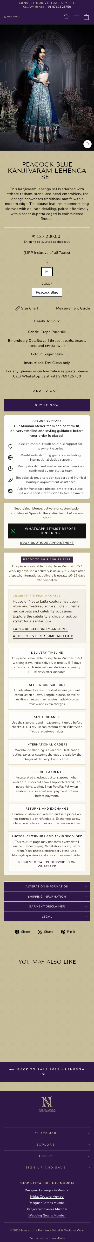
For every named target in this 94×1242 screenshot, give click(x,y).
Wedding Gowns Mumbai (47, 1215)
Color (47, 284)
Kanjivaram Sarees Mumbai (47, 1209)
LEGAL (47, 917)
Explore (46, 1145)
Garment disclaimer (47, 906)
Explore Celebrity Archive (40, 629)
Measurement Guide (73, 308)
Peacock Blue (47, 292)
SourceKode (57, 1238)
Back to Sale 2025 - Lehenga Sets (50, 1071)
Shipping (30, 242)
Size (47, 263)
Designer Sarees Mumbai (47, 1203)
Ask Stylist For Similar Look (43, 636)
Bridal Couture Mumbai (47, 1197)
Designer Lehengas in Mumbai (47, 1190)
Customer (46, 1133)
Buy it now (47, 405)
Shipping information (47, 897)
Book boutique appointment (47, 543)
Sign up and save (46, 1167)
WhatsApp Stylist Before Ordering (50, 531)
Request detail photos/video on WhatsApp (47, 864)
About (46, 1156)
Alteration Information (47, 886)
